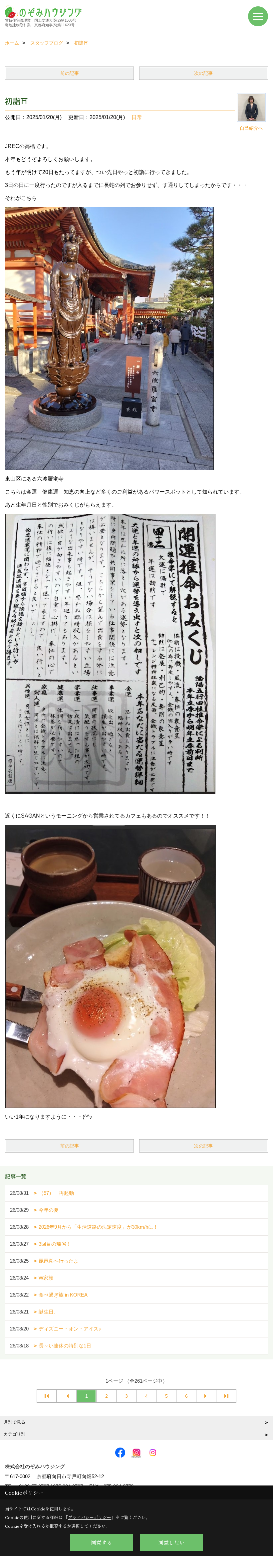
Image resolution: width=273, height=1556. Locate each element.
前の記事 (69, 73)
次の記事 (203, 73)
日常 (137, 117)
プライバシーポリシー (89, 1517)
